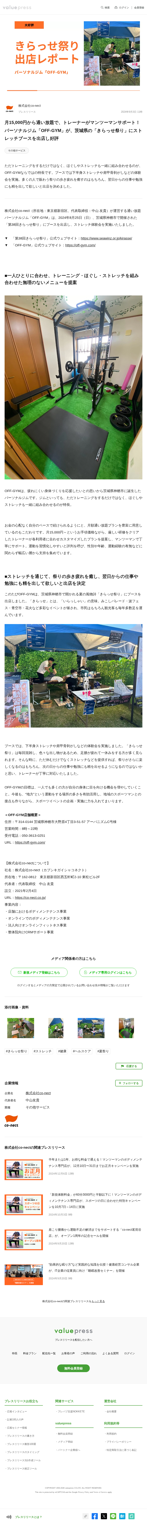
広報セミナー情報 (17, 1427)
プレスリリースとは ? (28, 1516)
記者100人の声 (15, 1419)
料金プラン (30, 1353)
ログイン (124, 7)
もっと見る (98, 1301)
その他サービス (16, 150)
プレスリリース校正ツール (22, 1468)
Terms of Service (100, 1492)
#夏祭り (103, 1051)
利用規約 (112, 1433)
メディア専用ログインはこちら (110, 972)
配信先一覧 (49, 1353)
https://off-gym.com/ (80, 245)
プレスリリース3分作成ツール (24, 1460)
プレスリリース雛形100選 (21, 1444)
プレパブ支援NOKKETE (71, 1411)
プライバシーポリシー (119, 1441)
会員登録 (139, 7)
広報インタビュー (17, 1411)
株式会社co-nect (29, 105)
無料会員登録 (73, 1368)
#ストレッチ (43, 1051)
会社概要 (112, 1411)
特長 (14, 1353)
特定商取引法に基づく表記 (121, 1450)
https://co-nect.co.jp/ (30, 898)
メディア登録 (65, 1441)
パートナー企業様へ (69, 1450)
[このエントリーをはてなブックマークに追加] (122, 1518)
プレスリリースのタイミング (23, 1452)
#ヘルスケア (82, 1051)
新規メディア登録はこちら (41, 972)
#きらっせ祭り (16, 1051)
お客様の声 (68, 1353)
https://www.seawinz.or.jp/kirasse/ (106, 238)
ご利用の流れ (89, 1353)
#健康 (62, 1051)
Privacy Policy (83, 1492)
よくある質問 (110, 1353)
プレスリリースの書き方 (20, 1435)
